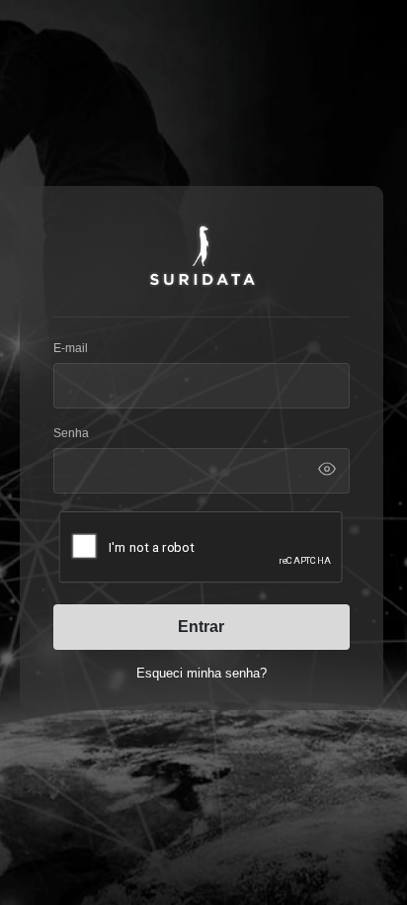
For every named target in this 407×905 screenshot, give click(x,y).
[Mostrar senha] (327, 469)
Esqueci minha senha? (201, 673)
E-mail (70, 348)
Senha (71, 433)
